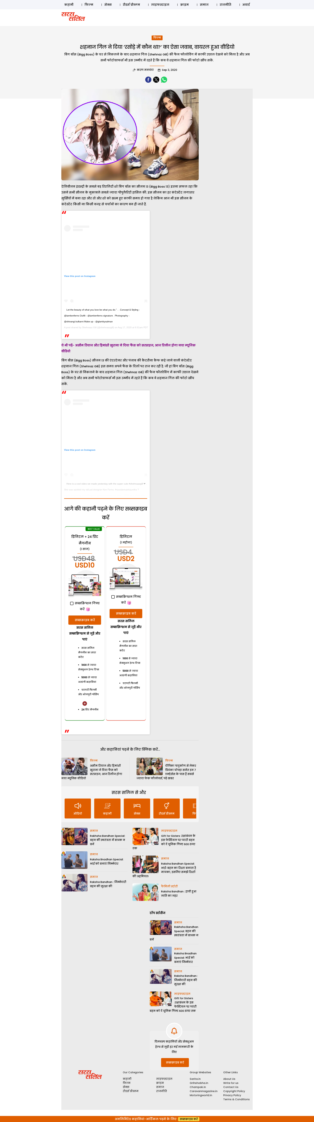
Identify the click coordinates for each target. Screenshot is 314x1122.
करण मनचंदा (145, 70)
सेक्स (108, 5)
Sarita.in (195, 1079)
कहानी (68, 5)
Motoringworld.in (201, 1095)
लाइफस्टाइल (160, 5)
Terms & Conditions (236, 1099)
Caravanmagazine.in (204, 1091)
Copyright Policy (234, 1091)
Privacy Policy (232, 1095)
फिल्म (89, 5)
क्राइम (184, 5)
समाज (204, 5)
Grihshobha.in (199, 1083)
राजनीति (225, 5)
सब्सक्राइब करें (85, 620)
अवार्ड (246, 5)
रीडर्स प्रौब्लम (131, 5)
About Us (229, 1079)
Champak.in (198, 1087)
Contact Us (230, 1087)
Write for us (230, 1083)
